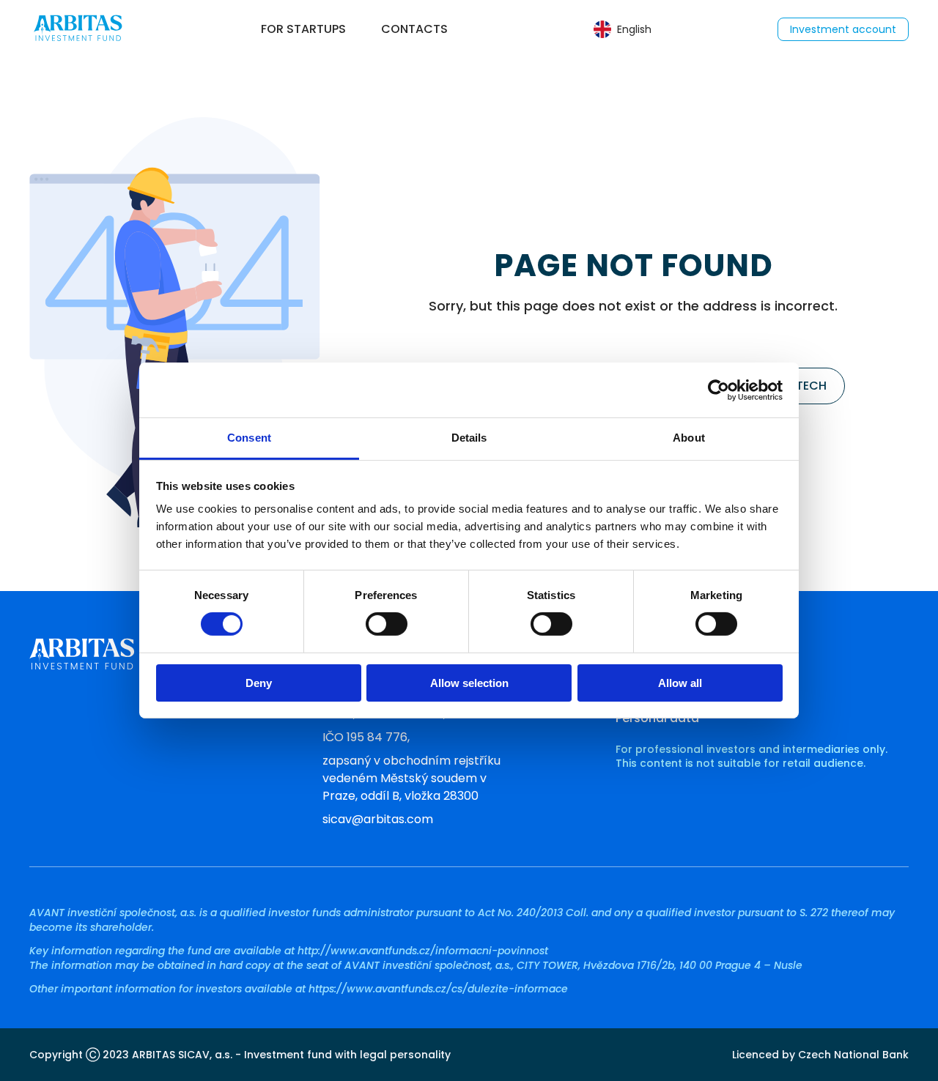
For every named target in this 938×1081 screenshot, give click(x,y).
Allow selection (469, 683)
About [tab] (689, 437)
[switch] (386, 624)
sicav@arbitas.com (377, 819)
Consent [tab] (249, 437)
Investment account (843, 29)
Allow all (680, 683)
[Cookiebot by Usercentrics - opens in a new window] (718, 390)
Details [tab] (469, 437)
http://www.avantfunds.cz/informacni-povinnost (423, 950)
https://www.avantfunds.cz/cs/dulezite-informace (438, 988)
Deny (258, 683)
